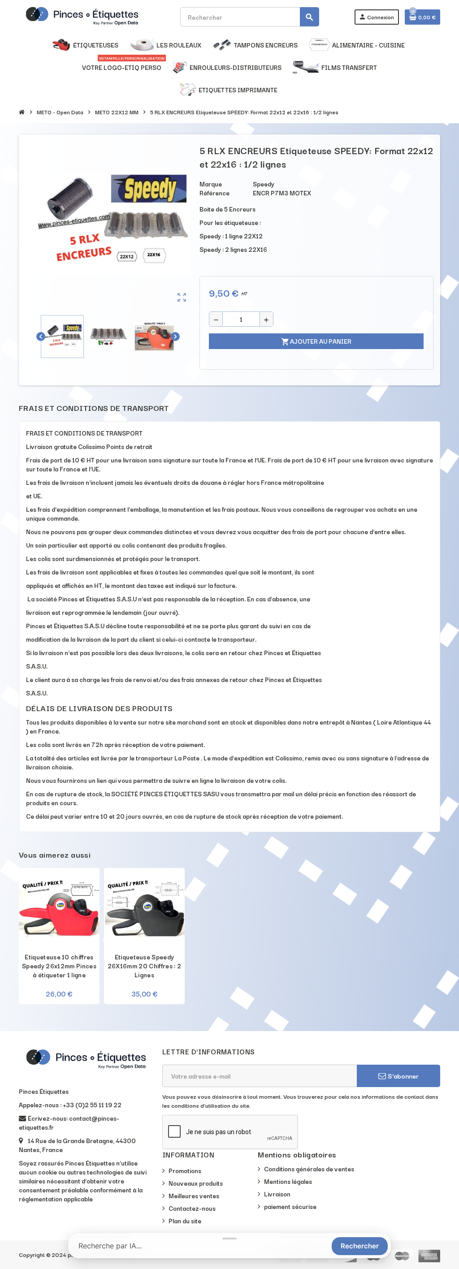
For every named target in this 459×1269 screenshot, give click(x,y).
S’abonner (402, 1075)
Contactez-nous (192, 1208)
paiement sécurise (290, 1206)
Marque (210, 183)
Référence (214, 192)
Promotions (185, 1170)
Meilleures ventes (194, 1195)
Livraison (277, 1194)
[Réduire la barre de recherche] (229, 1238)
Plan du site (185, 1221)
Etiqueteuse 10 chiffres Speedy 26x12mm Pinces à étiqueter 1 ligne (59, 965)
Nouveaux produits (196, 1183)
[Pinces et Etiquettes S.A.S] (82, 16)
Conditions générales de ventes (309, 1169)
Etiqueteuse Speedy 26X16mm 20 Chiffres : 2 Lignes (144, 965)
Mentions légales (288, 1181)
